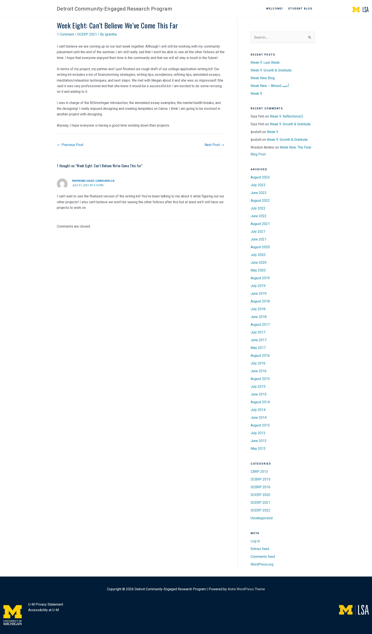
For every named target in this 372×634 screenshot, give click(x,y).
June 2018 (259, 317)
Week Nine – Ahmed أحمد (270, 86)
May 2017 (258, 348)
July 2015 (258, 386)
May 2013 (258, 448)
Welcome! (274, 8)
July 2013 (258, 433)
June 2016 (259, 371)
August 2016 (260, 355)
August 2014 (260, 402)
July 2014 (258, 410)
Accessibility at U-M (43, 610)
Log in (255, 541)
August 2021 (260, 224)
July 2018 (258, 309)
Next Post (214, 145)
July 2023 (258, 185)
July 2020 (258, 255)
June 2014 (259, 417)
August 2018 (260, 301)
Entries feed (260, 549)
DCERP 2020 (260, 495)
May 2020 (258, 270)
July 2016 (258, 363)
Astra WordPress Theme (246, 589)
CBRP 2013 (259, 472)
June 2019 (259, 293)
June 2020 (259, 262)
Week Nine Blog (263, 78)
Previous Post (70, 145)
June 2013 (259, 441)
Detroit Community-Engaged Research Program (114, 9)
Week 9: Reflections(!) (286, 116)
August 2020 (260, 247)
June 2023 (259, 193)
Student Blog (300, 8)
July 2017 (258, 332)
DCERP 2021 (87, 34)
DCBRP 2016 (260, 487)
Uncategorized (262, 518)
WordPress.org (262, 564)
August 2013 (260, 425)
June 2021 (259, 239)
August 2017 (260, 324)
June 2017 (259, 340)
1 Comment (65, 34)
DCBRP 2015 (260, 479)
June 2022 (259, 216)
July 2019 (258, 286)
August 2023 (260, 177)
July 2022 (258, 208)
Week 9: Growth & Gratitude (271, 70)
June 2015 (259, 394)
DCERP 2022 (260, 510)
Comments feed (263, 557)
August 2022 (260, 200)
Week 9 (256, 93)
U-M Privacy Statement (45, 604)
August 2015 (260, 379)
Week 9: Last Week (265, 62)
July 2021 (258, 231)
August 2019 (260, 278)
